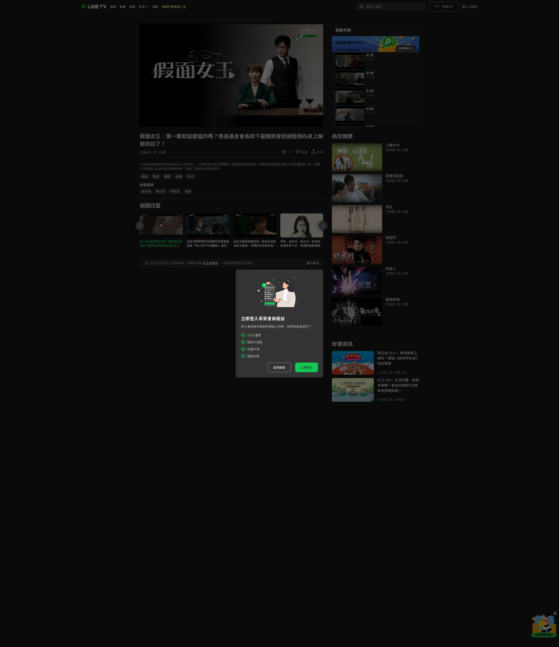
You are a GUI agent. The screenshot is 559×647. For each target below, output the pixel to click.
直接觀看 (279, 367)
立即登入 (306, 367)
